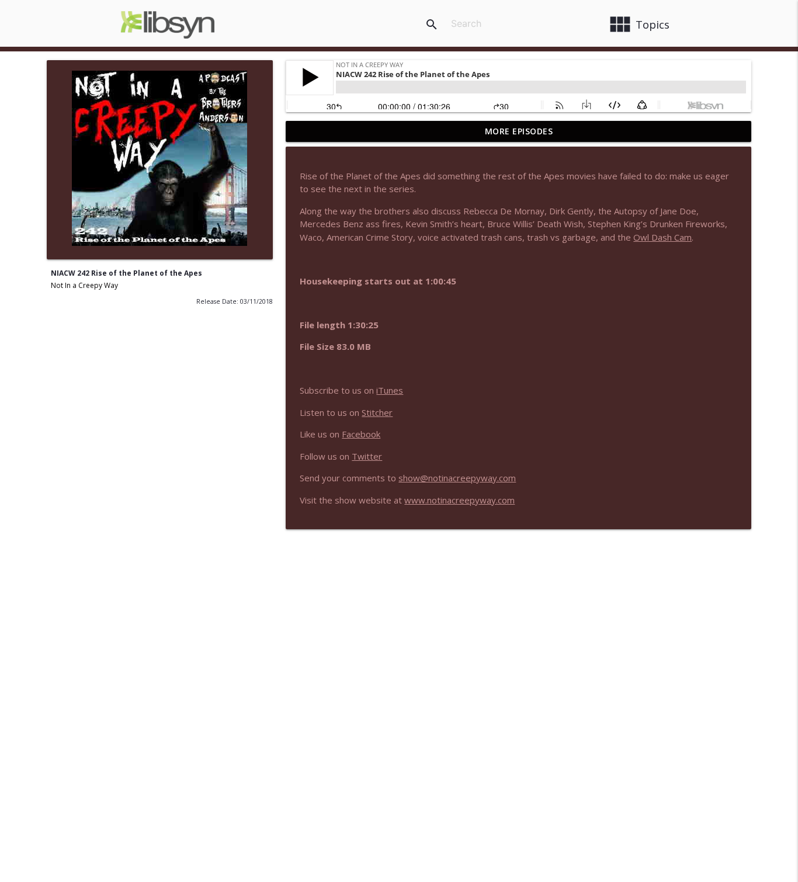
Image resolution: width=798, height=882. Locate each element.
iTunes (389, 390)
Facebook (361, 434)
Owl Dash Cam (662, 237)
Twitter (367, 456)
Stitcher (377, 412)
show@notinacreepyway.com (457, 478)
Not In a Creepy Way (84, 285)
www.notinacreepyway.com (459, 500)
